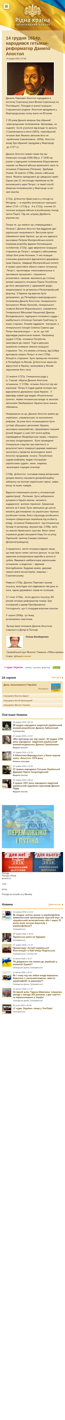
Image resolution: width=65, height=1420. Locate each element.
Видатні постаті (23, 656)
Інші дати (56, 677)
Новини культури (21, 761)
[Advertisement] (32, 1202)
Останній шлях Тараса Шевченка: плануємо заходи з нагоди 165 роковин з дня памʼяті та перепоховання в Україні (37, 995)
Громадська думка (21, 968)
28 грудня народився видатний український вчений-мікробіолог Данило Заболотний (37, 726)
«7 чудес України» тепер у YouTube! (32, 1008)
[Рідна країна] (33, 15)
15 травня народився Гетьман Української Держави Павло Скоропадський (36, 770)
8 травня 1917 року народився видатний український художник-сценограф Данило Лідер (36, 786)
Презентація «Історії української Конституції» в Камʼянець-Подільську (34, 949)
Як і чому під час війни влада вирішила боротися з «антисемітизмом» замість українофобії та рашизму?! (35, 978)
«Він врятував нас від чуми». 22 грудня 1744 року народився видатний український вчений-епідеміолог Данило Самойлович (38, 742)
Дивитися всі (55, 904)
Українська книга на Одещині (29, 937)
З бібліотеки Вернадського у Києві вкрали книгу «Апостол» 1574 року (36, 756)
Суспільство (19, 731)
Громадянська (19, 929)
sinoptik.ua (17, 894)
